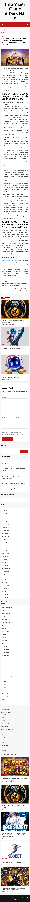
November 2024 (6, 562)
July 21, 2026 (9, 838)
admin (4, 47)
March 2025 (5, 551)
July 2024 (4, 574)
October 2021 (5, 597)
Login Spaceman (6, 622)
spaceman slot (4, 726)
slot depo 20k (5, 652)
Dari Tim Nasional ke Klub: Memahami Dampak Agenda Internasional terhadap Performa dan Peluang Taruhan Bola (13, 476)
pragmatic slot (4, 745)
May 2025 (4, 545)
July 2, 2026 (9, 891)
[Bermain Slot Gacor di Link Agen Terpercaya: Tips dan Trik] (15, 336)
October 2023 (5, 594)
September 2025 (6, 533)
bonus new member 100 (7, 729)
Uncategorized (6, 702)
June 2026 (4, 513)
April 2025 (4, 548)
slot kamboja (5, 664)
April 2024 (4, 582)
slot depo (3, 720)
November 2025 (6, 527)
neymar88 (4, 628)
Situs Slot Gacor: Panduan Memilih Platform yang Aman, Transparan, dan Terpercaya (14, 462)
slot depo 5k (4, 750)
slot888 (4, 687)
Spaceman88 (5, 693)
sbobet (4, 637)
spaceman (4, 690)
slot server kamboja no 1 (8, 673)
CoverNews (22, 897)
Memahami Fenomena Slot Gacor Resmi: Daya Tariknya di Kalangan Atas (15, 288)
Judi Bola (4, 616)
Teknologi (4, 699)
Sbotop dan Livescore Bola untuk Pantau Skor (13, 483)
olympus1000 (5, 631)
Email (17, 417)
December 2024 (6, 559)
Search (3, 445)
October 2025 (5, 530)
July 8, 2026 (9, 864)
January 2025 (5, 556)
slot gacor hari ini (6, 661)
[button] (2, 24)
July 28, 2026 (9, 324)
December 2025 (6, 524)
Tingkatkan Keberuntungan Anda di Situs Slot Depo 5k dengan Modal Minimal (13, 488)
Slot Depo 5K (5, 655)
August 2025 (5, 536)
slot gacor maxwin (5, 739)
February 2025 (6, 553)
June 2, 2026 (9, 379)
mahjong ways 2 (5, 724)
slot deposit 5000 (5, 709)
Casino (3, 610)
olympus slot (4, 731)
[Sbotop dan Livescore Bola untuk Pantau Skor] (15, 850)
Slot (3, 36)
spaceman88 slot (6, 696)
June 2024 (4, 577)
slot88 (3, 685)
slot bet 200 (5, 646)
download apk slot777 (7, 613)
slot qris (4, 667)
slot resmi (3, 742)
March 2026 (5, 521)
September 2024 (6, 568)
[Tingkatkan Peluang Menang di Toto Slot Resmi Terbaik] (15, 309)
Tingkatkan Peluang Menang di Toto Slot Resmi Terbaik (14, 469)
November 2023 (6, 591)
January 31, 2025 (10, 47)
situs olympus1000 (7, 260)
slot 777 (3, 717)
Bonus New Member (7, 607)
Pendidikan (5, 634)
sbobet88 (4, 640)
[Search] (27, 24)
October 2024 (5, 565)
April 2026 (4, 519)
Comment (5, 397)
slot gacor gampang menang (8, 747)
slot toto (3, 737)
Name (4, 417)
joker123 (3, 714)
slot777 (4, 682)
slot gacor (4, 658)
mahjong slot (5, 625)
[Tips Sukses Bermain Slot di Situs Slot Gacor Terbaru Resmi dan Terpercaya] (15, 364)
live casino (4, 619)
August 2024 (5, 571)
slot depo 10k (5, 649)
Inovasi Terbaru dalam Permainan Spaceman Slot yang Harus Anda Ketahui (14, 283)
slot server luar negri (7, 676)
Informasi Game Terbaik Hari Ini (15, 11)
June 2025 (4, 542)
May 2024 (4, 580)
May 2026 (4, 516)
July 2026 (4, 510)
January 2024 (5, 585)
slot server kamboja (7, 670)
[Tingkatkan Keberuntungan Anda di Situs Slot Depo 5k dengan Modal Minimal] (15, 876)
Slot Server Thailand (7, 679)
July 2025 (4, 539)
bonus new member (6, 712)
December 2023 (6, 588)
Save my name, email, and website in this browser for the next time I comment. (13, 433)
